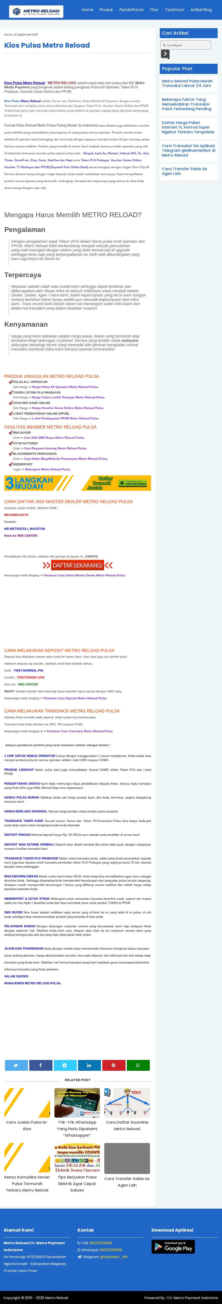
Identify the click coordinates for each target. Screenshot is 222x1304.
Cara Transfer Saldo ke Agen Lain (127, 1182)
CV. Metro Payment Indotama (192, 1297)
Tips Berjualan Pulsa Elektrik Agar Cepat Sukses (77, 1183)
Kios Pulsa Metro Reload (47, 45)
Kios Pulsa (12, 101)
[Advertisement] (77, 66)
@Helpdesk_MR (113, 1256)
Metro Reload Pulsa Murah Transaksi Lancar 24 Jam (187, 83)
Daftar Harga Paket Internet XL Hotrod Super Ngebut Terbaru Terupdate (188, 127)
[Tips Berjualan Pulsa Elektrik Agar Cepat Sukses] (77, 1157)
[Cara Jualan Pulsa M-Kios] (27, 1103)
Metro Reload (56, 1297)
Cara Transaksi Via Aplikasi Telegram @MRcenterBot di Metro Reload (188, 150)
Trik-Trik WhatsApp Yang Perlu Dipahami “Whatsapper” (77, 1129)
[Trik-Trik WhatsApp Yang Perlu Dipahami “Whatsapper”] (77, 1103)
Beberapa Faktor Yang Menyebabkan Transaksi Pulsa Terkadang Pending (186, 104)
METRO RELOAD (62, 83)
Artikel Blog (201, 9)
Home (87, 9)
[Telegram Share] (65, 1065)
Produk (106, 9)
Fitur (154, 9)
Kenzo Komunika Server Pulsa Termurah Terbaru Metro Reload (27, 1183)
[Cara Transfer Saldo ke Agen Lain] (127, 1158)
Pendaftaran (131, 9)
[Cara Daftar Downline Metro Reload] (127, 1103)
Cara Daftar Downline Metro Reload (127, 1125)
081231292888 (100, 1242)
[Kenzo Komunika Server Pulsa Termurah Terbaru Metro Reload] (27, 1157)
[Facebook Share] (41, 1065)
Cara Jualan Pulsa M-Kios (27, 1125)
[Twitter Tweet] (16, 1065)
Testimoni (174, 9)
